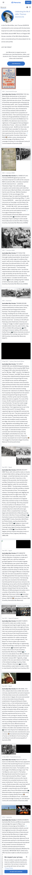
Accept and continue (16, 871)
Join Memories (16, 63)
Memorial (3, 7)
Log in (28, 2)
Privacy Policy (9, 868)
